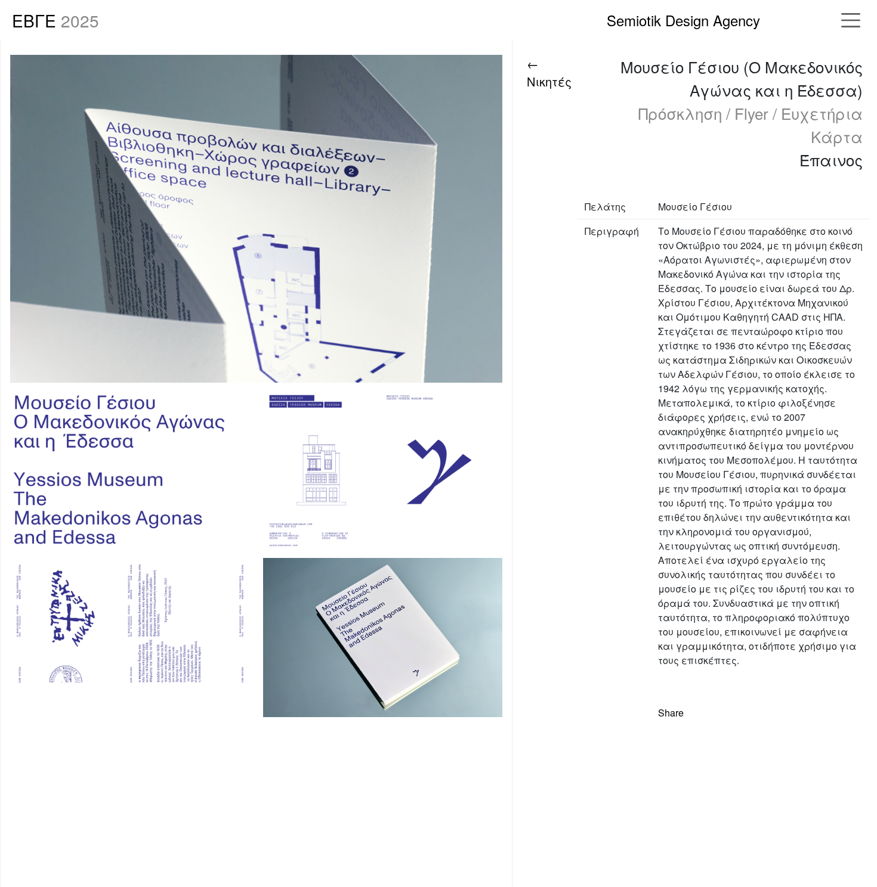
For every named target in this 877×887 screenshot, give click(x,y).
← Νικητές (549, 72)
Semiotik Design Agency (683, 20)
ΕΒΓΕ (55, 20)
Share (671, 712)
